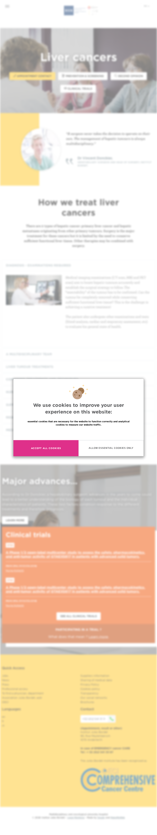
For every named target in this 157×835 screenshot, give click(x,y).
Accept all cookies (46, 448)
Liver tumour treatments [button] (29, 367)
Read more (78, 432)
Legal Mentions (75, 817)
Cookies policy (90, 688)
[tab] (78, 265)
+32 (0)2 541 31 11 (93, 718)
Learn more (15, 520)
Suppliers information (94, 675)
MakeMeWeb (117, 817)
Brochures (87, 702)
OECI (5, 702)
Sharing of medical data (96, 680)
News (5, 680)
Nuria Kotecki (15, 570)
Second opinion (130, 76)
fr (3, 721)
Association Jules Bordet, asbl (22, 697)
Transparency (89, 693)
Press (5, 684)
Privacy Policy (89, 684)
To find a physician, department (23, 693)
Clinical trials (79, 88)
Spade (101, 817)
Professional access (15, 688)
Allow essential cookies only (111, 448)
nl (3, 725)
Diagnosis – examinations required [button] (38, 265)
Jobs (5, 675)
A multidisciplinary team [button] (29, 354)
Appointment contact (34, 76)
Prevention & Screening (84, 76)
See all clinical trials (78, 616)
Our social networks (93, 697)
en (145, 6)
